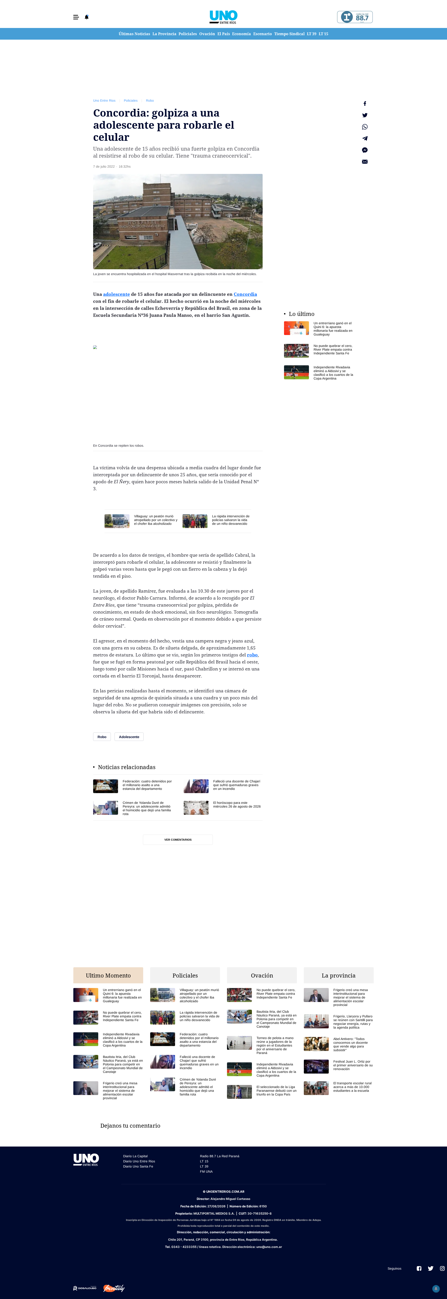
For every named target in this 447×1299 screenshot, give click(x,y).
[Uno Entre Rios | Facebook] (419, 1268)
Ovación (207, 34)
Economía (241, 34)
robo (252, 655)
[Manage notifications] (436, 1288)
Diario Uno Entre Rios (139, 1161)
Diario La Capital (135, 1156)
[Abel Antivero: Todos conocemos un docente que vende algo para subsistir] (339, 1044)
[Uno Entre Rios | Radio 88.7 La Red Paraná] (354, 17)
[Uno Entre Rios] (223, 17)
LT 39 (311, 34)
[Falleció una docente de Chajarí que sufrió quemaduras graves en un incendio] (223, 786)
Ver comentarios (178, 839)
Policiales (188, 34)
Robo (150, 100)
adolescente (116, 294)
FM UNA (206, 1171)
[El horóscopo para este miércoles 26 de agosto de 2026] (223, 808)
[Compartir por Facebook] (364, 103)
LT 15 (323, 34)
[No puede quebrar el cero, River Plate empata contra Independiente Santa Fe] (319, 351)
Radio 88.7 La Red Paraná (219, 1156)
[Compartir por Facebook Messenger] (364, 150)
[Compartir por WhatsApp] (364, 126)
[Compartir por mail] (364, 161)
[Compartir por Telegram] (364, 138)
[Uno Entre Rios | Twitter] (430, 1268)
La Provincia (164, 34)
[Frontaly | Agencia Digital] (110, 1288)
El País (223, 34)
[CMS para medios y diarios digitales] (84, 1288)
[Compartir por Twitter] (364, 115)
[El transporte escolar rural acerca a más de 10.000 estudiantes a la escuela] (339, 1088)
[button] (76, 17)
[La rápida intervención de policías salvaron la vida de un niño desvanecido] (217, 521)
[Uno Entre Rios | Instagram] (442, 1268)
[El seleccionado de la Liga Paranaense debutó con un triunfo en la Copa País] (262, 1092)
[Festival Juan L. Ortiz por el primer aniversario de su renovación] (339, 1066)
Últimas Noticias (134, 34)
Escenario (262, 34)
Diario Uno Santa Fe (138, 1166)
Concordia (245, 294)
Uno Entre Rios (104, 100)
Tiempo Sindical (289, 34)
